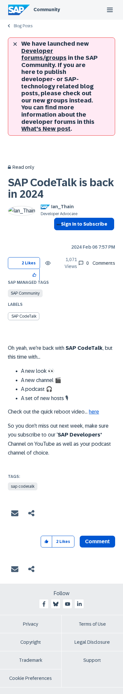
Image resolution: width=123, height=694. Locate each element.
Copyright (30, 642)
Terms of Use (92, 624)
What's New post (46, 128)
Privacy (30, 624)
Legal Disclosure (92, 642)
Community (46, 9)
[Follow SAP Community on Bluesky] (55, 604)
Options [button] (57, 236)
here (94, 411)
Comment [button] (97, 541)
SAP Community (25, 293)
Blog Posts (23, 26)
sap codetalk (22, 486)
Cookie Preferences (30, 678)
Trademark (30, 660)
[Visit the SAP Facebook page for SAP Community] (44, 604)
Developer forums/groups (44, 54)
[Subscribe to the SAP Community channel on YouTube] (67, 604)
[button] (35, 274)
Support (92, 660)
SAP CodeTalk (23, 316)
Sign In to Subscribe (84, 224)
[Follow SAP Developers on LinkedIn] (79, 604)
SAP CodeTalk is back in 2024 (61, 188)
